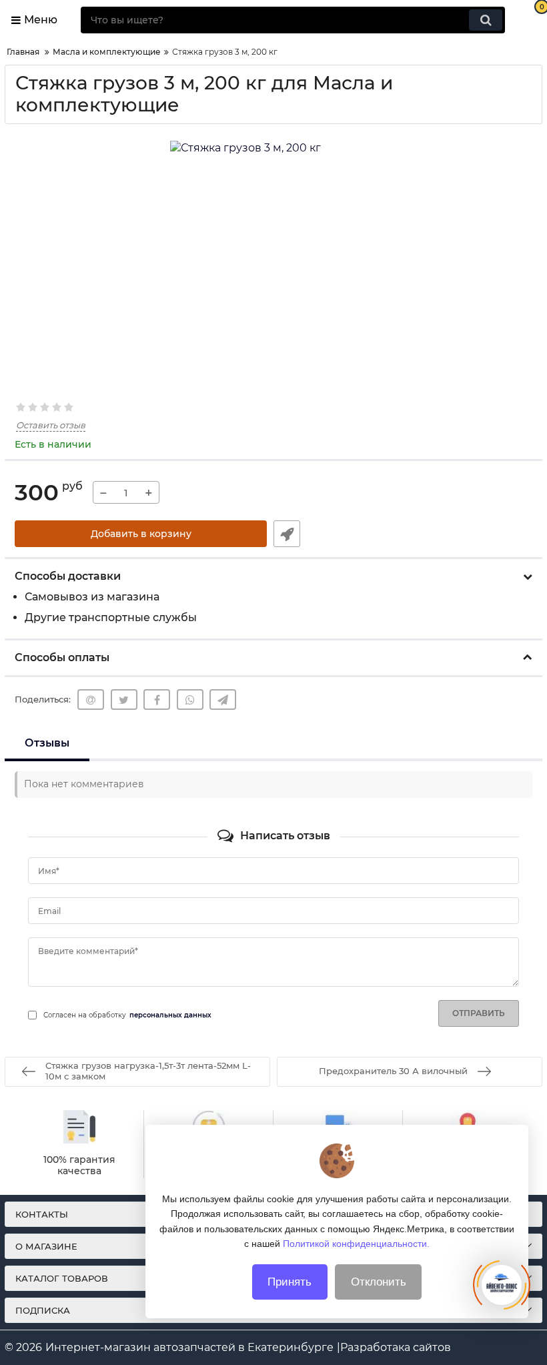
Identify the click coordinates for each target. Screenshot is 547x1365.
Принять (289, 1282)
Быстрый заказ (287, 533)
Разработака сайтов (395, 1347)
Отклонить (378, 1282)
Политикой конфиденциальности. (356, 1243)
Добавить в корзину (141, 534)
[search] (485, 20)
